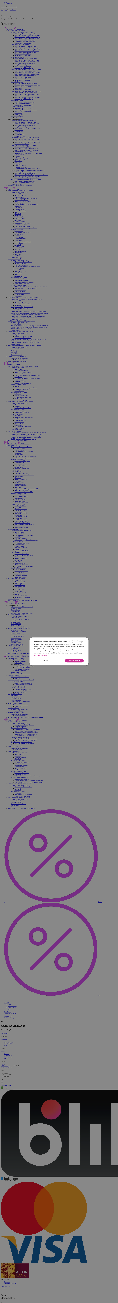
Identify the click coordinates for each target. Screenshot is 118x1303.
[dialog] (59, 651)
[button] (54, 661)
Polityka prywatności (40, 655)
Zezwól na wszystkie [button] (74, 660)
